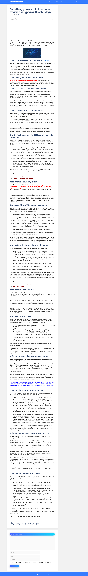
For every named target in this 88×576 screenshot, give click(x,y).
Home (50, 1)
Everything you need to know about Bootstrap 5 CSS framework (25, 523)
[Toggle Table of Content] (52, 19)
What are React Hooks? (19, 286)
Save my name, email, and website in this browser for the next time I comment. (31, 562)
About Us (56, 1)
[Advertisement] (32, 30)
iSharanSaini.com (16, 2)
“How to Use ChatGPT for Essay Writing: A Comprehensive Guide (25, 524)
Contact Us (71, 1)
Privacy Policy (63, 1)
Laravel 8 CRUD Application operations (23, 178)
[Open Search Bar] (76, 2)
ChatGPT (47, 60)
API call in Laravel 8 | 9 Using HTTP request (24, 177)
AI (11, 522)
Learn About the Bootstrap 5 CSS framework (24, 285)
